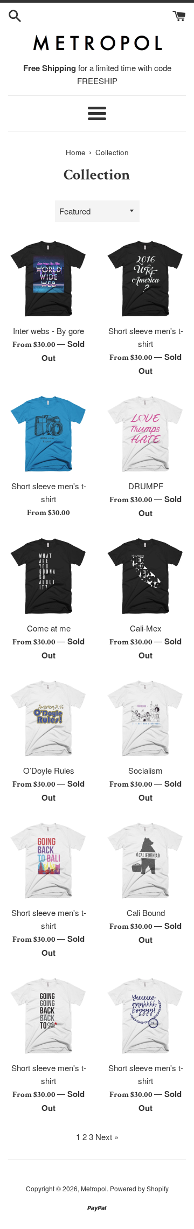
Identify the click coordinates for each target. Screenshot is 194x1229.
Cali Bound (146, 912)
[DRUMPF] (145, 433)
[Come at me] (48, 576)
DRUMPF (145, 485)
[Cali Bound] (145, 860)
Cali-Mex (146, 628)
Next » (107, 1136)
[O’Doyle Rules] (48, 718)
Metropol (94, 1188)
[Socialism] (145, 718)
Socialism (145, 770)
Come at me (49, 628)
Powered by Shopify (139, 1188)
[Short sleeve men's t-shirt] (145, 278)
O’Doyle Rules (48, 770)
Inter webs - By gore (48, 330)
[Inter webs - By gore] (48, 278)
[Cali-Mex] (145, 576)
